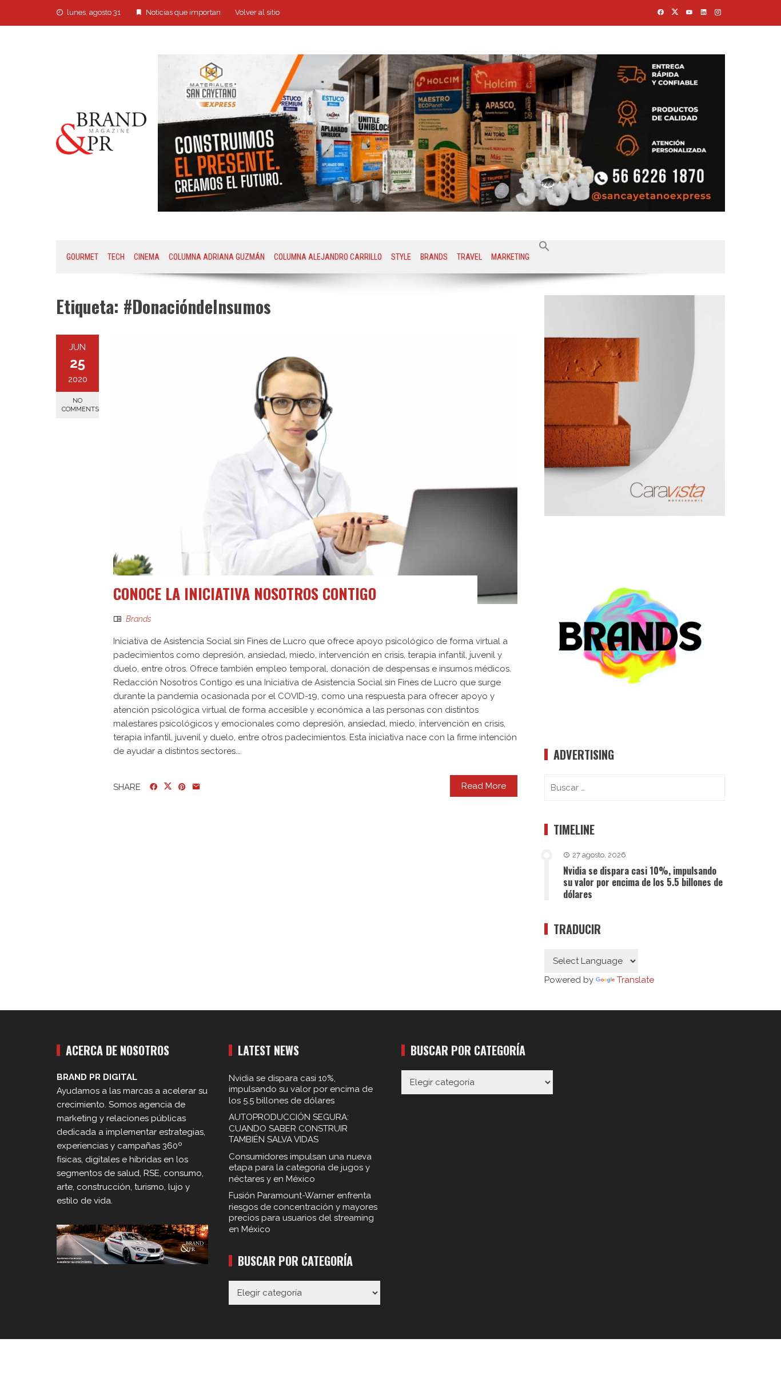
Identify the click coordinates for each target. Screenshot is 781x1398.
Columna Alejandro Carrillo (328, 256)
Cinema (147, 256)
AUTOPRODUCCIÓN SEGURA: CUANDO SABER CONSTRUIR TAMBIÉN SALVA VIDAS (289, 1128)
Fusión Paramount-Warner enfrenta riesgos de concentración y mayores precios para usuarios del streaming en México (303, 1212)
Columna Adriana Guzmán (217, 256)
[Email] (196, 787)
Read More (483, 786)
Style (401, 256)
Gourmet (82, 256)
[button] (544, 246)
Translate (635, 980)
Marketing (510, 256)
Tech (116, 256)
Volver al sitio (257, 12)
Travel (469, 256)
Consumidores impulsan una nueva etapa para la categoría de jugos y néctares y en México (300, 1167)
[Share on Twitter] (168, 786)
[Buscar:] (634, 788)
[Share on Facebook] (153, 787)
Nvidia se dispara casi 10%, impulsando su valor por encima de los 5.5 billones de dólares (643, 882)
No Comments (80, 405)
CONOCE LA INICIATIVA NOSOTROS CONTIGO (244, 593)
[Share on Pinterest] (182, 787)
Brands (434, 256)
